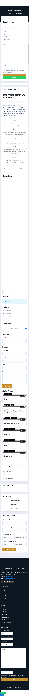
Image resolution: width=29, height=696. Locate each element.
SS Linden (4, 614)
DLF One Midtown (6, 622)
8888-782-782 (8, 576)
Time (4, 344)
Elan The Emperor (15, 500)
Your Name (5, 350)
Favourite (19, 13)
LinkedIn (21, 288)
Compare (10, 13)
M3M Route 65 (8, 457)
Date (4, 337)
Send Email (7, 386)
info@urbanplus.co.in (9, 578)
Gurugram (10, 471)
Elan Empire (5, 619)
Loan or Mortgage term (8, 541)
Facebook (6, 288)
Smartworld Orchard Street (11, 423)
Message (5, 42)
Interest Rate (6, 534)
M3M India (12, 428)
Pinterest (7, 292)
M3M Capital (5, 609)
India (11, 478)
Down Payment (6, 527)
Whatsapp (14, 77)
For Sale (6, 394)
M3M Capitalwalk (9, 446)
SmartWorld (14, 417)
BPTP (5, 601)
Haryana (11, 475)
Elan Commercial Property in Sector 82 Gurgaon (14, 411)
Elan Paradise (5, 617)
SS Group (6, 598)
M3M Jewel (7, 434)
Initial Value (5, 519)
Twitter (13, 288)
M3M (5, 590)
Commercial (7, 301)
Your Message (6, 371)
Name (5, 26)
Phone (5, 36)
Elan (11, 394)
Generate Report (9, 549)
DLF (5, 593)
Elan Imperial (7, 400)
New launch (7, 405)
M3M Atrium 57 (6, 611)
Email (4, 31)
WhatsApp (3, 693)
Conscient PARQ (15, 508)
